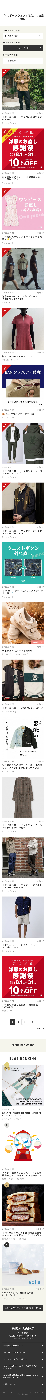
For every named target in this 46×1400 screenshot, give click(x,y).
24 (33, 1022)
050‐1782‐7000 (25, 1338)
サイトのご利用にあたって (15, 1352)
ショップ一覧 (23, 48)
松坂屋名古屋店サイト (13, 1345)
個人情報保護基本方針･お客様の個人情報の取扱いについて (20, 1376)
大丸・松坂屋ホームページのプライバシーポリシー (21, 1367)
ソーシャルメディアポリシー (16, 1359)
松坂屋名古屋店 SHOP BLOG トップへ (22, 1308)
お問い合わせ (9, 1384)
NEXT (39, 1028)
